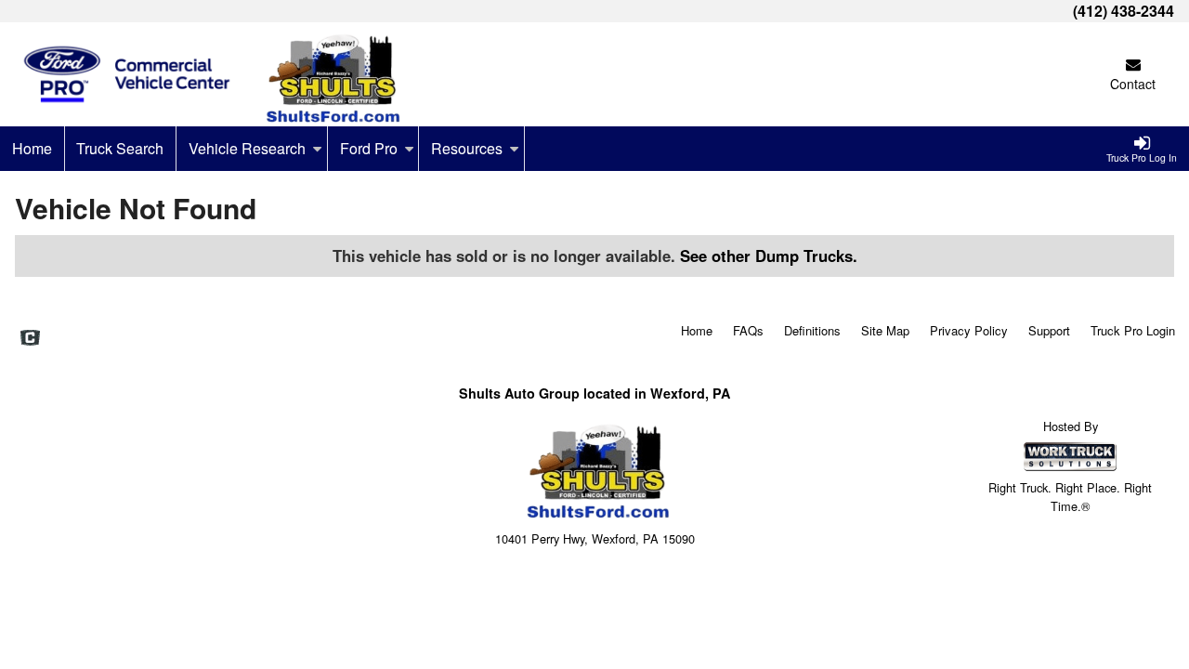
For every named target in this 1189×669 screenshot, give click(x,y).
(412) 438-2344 (1123, 10)
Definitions (812, 330)
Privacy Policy (969, 330)
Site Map (885, 330)
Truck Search (119, 148)
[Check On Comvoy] (30, 339)
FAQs (748, 330)
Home (32, 148)
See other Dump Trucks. (768, 255)
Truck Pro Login (1133, 330)
